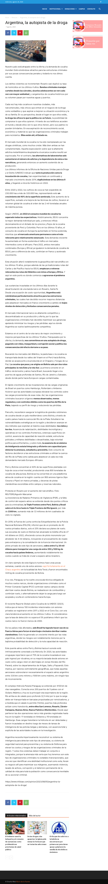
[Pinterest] (20, 32)
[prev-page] (7, 857)
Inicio (44, 9)
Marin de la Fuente (23, 881)
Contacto (91, 9)
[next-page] (11, 857)
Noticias (15, 17)
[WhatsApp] (26, 32)
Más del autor (35, 816)
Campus (82, 9)
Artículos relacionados (16, 816)
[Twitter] (14, 32)
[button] (99, 9)
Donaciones (70, 9)
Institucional (55, 9)
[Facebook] (101, 2)
